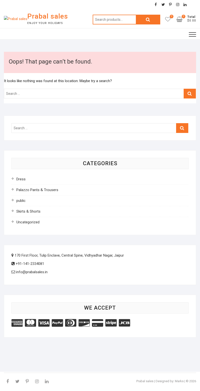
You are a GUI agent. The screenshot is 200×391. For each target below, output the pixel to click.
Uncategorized (28, 222)
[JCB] (124, 323)
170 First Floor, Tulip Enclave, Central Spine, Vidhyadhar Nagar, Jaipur (69, 255)
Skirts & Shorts (28, 211)
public (21, 200)
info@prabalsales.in (31, 272)
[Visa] (44, 323)
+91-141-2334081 (29, 263)
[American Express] (17, 323)
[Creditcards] (97, 323)
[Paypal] (57, 323)
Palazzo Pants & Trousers (37, 190)
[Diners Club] (70, 323)
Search (148, 19)
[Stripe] (111, 323)
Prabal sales (47, 16)
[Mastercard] (30, 323)
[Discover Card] (84, 323)
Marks (179, 381)
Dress (21, 179)
